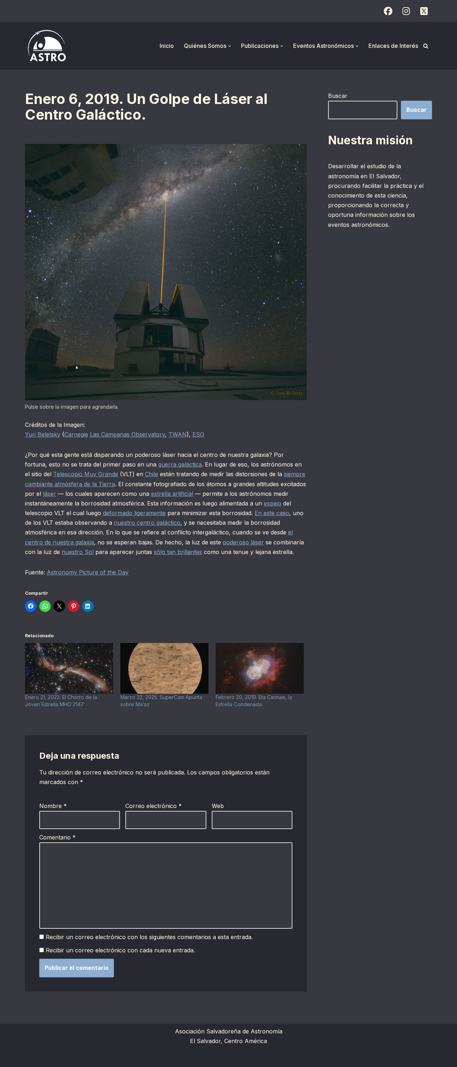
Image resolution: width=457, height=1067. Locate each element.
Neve (32, 1057)
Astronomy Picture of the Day (88, 572)
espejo (272, 503)
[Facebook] (388, 11)
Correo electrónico (153, 805)
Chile (151, 474)
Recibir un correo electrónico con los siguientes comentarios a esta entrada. (149, 937)
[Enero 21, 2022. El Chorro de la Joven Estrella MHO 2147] (69, 668)
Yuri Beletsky (42, 434)
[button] (229, 46)
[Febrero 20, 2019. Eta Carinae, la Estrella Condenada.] (260, 668)
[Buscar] (425, 46)
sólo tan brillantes (178, 551)
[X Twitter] (423, 11)
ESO (198, 434)
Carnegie (76, 434)
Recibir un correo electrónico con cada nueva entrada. (120, 950)
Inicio (167, 45)
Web (218, 805)
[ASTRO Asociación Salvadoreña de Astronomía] (46, 46)
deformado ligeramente (134, 513)
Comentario (57, 837)
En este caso (272, 513)
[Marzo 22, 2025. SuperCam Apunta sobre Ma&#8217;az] (164, 668)
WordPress (112, 1057)
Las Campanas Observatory (127, 434)
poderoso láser (243, 542)
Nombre (53, 805)
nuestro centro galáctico (147, 522)
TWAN (178, 434)
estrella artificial (172, 493)
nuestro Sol (78, 551)
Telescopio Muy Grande (85, 474)
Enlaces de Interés (393, 45)
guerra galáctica (180, 464)
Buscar (337, 95)
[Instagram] (406, 11)
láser (49, 493)
